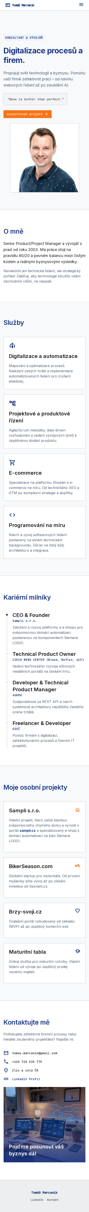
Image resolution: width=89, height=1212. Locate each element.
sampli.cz (28, 830)
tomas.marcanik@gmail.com (34, 1053)
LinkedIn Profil (26, 1079)
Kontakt (53, 1200)
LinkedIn (37, 1200)
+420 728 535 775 (27, 1062)
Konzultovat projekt (27, 114)
